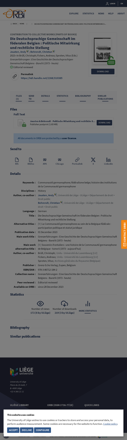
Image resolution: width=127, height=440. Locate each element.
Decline (27, 430)
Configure (42, 430)
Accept (13, 430)
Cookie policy (110, 424)
